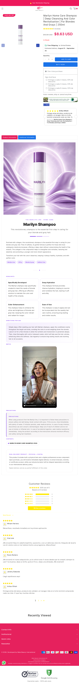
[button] (3, 8)
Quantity (46, 56)
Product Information (9, 137)
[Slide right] (38, 45)
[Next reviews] (76, 116)
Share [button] (47, 105)
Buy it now (60, 64)
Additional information (26, 137)
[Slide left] (3, 45)
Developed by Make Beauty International (21, 652)
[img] (8, 521)
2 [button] (38, 601)
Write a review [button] (39, 508)
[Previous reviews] (45, 116)
